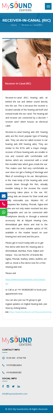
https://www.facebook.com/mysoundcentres (30, 312)
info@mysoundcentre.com (14, 394)
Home (14, 25)
